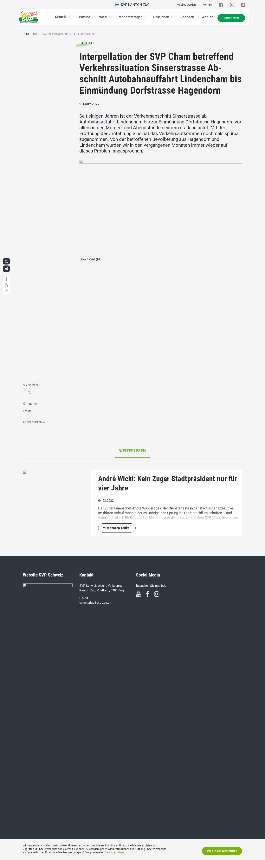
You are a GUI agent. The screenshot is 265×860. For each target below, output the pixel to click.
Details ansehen (114, 852)
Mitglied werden (186, 4)
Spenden (187, 17)
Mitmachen (231, 18)
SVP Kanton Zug (134, 5)
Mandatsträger (130, 17)
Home (26, 34)
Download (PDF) (92, 259)
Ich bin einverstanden (222, 851)
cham (28, 411)
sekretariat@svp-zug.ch (95, 602)
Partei (102, 17)
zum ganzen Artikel (117, 528)
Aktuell (60, 17)
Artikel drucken (32, 422)
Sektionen (161, 17)
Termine (83, 17)
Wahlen (207, 17)
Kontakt (207, 4)
